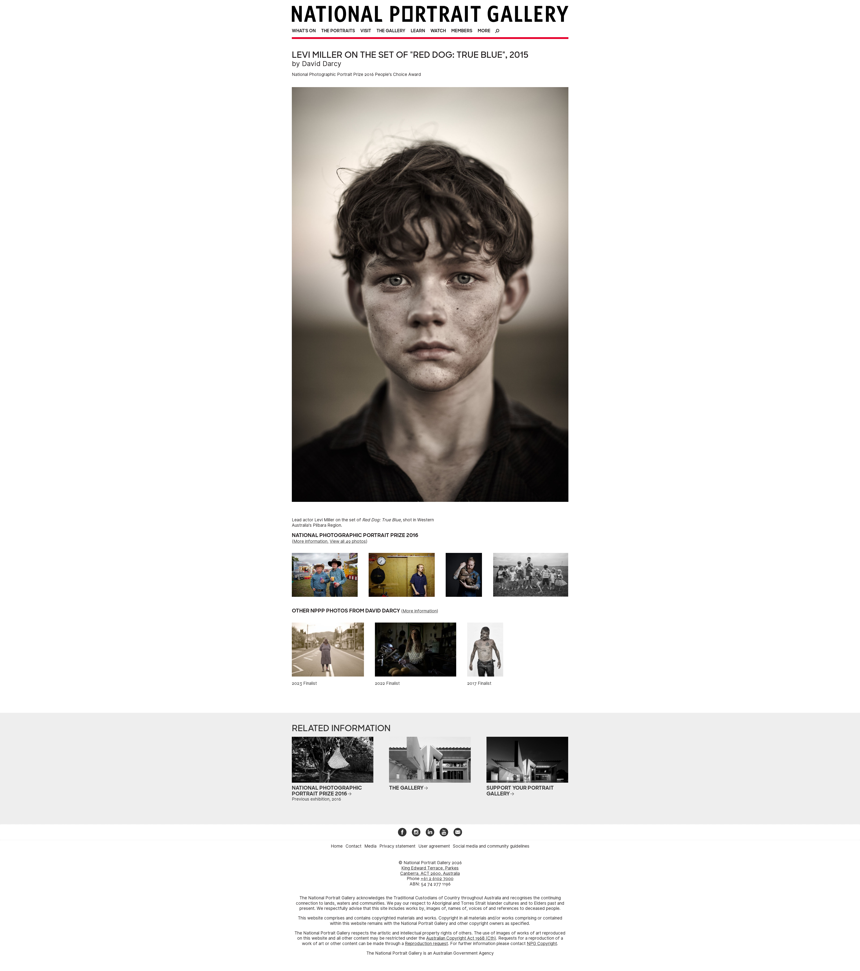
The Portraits (338, 31)
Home (337, 846)
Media (370, 846)
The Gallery (390, 31)
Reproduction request (426, 943)
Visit (365, 31)
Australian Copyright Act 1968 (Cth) (461, 938)
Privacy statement (397, 846)
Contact (353, 846)
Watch (438, 31)
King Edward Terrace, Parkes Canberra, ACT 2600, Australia (430, 871)
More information (310, 541)
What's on (304, 31)
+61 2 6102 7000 (437, 878)
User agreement (434, 846)
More (484, 31)
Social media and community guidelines (491, 846)
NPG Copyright (542, 943)
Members (461, 31)
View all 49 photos (348, 541)
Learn (418, 31)
